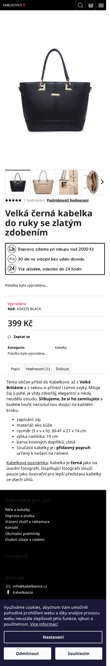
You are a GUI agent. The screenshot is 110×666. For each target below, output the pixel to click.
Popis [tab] (15, 368)
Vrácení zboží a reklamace (27, 521)
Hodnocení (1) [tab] (38, 368)
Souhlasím (79, 653)
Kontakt (11, 527)
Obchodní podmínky (22, 533)
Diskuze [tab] (62, 368)
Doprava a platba (20, 515)
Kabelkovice (23, 592)
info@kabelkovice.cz (30, 586)
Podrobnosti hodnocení (68, 200)
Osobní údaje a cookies (25, 539)
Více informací (44, 624)
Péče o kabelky (17, 509)
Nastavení (53, 637)
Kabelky (61, 347)
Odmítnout (27, 653)
